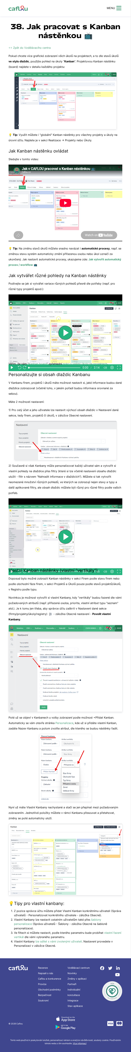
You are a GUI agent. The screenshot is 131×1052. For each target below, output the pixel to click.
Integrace (73, 1000)
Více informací (79, 1043)
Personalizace (64, 723)
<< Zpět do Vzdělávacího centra (30, 47)
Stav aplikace (75, 1005)
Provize (42, 984)
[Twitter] (110, 968)
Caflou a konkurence (49, 978)
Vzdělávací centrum (79, 967)
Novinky (72, 973)
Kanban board (38, 363)
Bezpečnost (44, 995)
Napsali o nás (45, 973)
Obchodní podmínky (49, 989)
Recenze (43, 967)
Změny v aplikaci (77, 978)
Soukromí (43, 1000)
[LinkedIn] (118, 968)
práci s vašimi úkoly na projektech (85, 363)
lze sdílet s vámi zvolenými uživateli (58, 941)
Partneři (72, 984)
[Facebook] (102, 968)
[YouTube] (117, 974)
